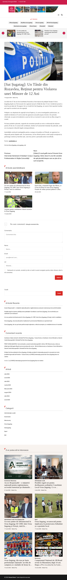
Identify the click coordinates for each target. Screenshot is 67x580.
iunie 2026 (7, 377)
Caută (6, 289)
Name (6, 245)
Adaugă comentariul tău (32, 224)
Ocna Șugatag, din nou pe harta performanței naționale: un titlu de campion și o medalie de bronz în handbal (33, 324)
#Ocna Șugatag (14, 22)
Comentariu (8, 230)
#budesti (50, 26)
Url (5, 262)
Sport (5, 431)
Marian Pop (15, 97)
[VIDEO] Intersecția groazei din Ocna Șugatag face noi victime (27, 360)
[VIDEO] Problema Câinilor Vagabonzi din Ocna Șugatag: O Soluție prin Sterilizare (51, 33)
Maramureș (7, 420)
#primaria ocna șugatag (20, 26)
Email (6, 253)
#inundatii (42, 26)
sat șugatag (20, 145)
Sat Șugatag (7, 427)
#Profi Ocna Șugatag (52, 22)
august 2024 (7, 392)
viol (25, 145)
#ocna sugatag (39, 22)
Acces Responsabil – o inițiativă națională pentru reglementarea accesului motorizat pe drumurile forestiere (32, 308)
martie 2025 (7, 385)
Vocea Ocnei (12, 577)
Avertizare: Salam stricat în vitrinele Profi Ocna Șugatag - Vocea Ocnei (22, 338)
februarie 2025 (8, 388)
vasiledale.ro (13, 141)
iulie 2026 (7, 374)
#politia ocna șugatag (26, 22)
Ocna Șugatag (12, 145)
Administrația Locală (9, 413)
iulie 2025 (7, 381)
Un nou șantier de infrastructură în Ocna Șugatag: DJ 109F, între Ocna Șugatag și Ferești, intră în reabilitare (17, 187)
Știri (5, 435)
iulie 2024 (7, 396)
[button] (3, 33)
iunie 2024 (7, 399)
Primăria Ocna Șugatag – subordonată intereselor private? (23, 32)
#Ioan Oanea (33, 26)
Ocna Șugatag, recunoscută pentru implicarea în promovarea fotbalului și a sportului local (28, 321)
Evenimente (7, 416)
